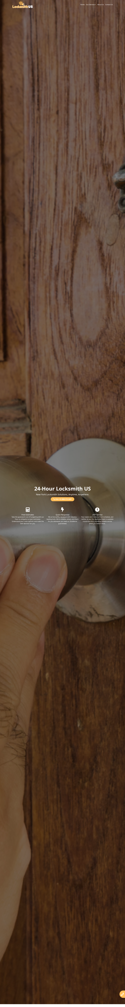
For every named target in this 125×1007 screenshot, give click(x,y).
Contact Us (109, 5)
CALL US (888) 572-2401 (63, 499)
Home (82, 5)
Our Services (90, 5)
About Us (100, 5)
